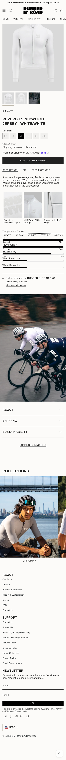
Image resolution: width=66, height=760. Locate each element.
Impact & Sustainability (13, 595)
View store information (16, 285)
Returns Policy (9, 642)
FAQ (4, 605)
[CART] (61, 10)
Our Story (7, 579)
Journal (6, 584)
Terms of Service (13, 711)
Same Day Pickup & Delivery (16, 632)
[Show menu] (4, 10)
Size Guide (7, 627)
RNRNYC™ (7, 111)
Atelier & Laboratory (12, 589)
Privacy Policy (9, 658)
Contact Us (7, 610)
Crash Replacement (12, 663)
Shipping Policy (9, 648)
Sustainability (14, 431)
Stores (5, 600)
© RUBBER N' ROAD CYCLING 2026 (19, 736)
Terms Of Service (10, 653)
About (7, 409)
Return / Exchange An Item (15, 637)
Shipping (7, 147)
